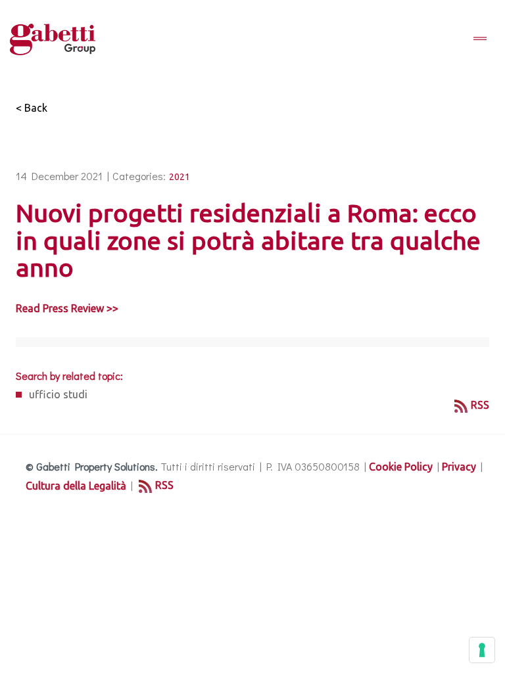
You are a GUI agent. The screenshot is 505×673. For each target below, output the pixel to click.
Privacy (459, 467)
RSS (480, 405)
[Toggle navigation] (480, 39)
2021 (179, 177)
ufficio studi (58, 394)
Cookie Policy (401, 467)
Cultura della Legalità (76, 486)
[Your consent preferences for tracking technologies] (481, 650)
